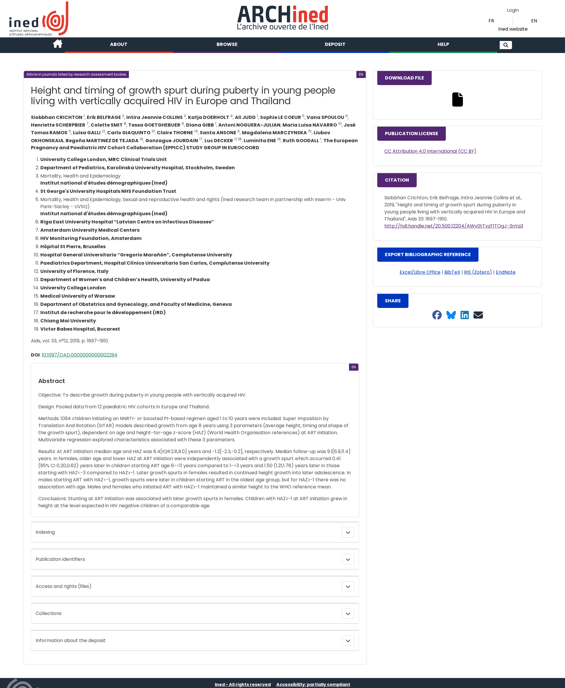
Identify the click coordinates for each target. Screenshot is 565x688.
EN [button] (534, 20)
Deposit (335, 44)
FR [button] (491, 20)
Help (443, 44)
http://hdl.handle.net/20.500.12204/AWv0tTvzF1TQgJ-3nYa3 (453, 226)
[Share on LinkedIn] (465, 315)
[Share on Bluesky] (451, 315)
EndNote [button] (506, 272)
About (118, 44)
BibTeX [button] (452, 272)
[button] (506, 45)
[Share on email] (478, 315)
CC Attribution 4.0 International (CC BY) (430, 151)
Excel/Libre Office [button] (420, 272)
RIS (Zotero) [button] (478, 272)
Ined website (513, 29)
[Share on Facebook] (437, 315)
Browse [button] (227, 44)
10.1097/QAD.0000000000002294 (79, 355)
